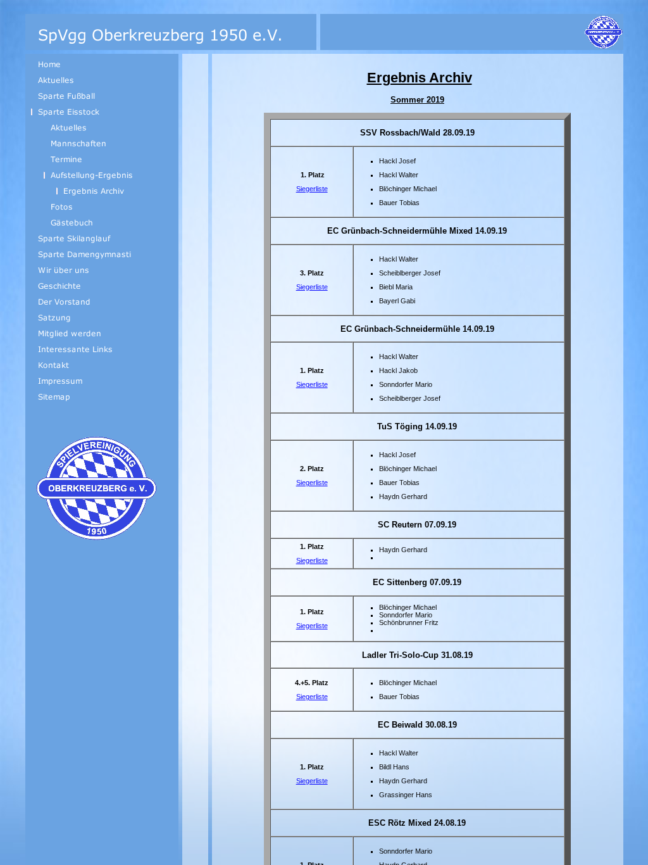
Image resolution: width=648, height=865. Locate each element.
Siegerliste (312, 189)
